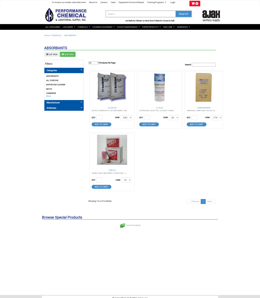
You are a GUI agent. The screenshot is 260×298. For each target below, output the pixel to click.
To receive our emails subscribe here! (69, 2)
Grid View (69, 54)
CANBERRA (51, 93)
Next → (210, 201)
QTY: (94, 117)
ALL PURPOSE (52, 80)
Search (183, 14)
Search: (188, 64)
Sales (113, 2)
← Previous (194, 201)
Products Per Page (107, 63)
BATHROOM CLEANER (55, 84)
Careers (104, 2)
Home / (47, 35)
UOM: (117, 117)
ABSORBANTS (70, 35)
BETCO (49, 89)
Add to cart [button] (101, 124)
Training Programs (156, 2)
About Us (93, 2)
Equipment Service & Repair (131, 2)
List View (52, 54)
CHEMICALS (56, 35)
